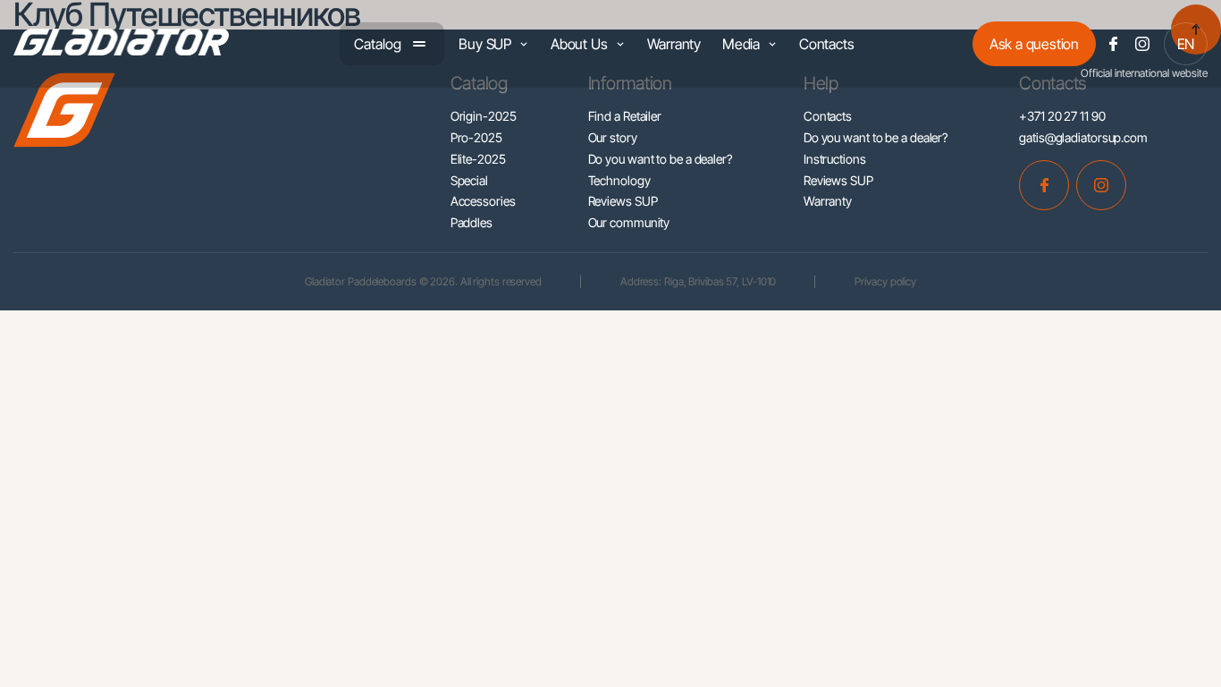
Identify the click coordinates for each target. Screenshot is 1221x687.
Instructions (835, 158)
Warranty (674, 44)
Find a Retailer (625, 115)
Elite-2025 (478, 158)
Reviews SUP (623, 200)
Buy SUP (485, 44)
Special (469, 180)
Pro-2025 (476, 137)
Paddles (472, 222)
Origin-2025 (484, 115)
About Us (579, 44)
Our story (612, 137)
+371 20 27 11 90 (1062, 115)
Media (741, 44)
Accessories (483, 200)
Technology (619, 180)
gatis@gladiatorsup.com (1083, 137)
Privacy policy (885, 281)
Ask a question (1034, 44)
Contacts (826, 44)
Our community (629, 222)
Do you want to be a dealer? (660, 158)
